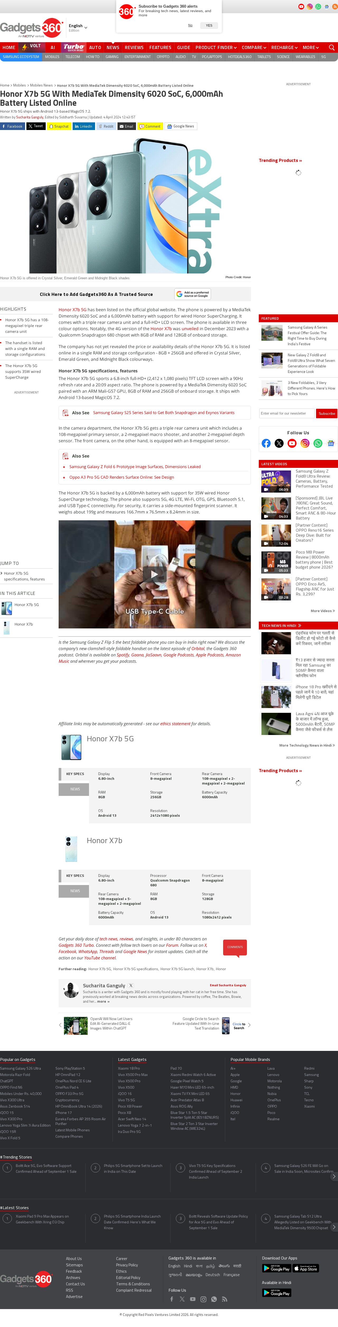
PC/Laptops (212, 57)
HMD (234, 1088)
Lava (271, 1069)
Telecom (72, 57)
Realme (273, 1119)
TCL (306, 1094)
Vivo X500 (126, 1088)
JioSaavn (153, 655)
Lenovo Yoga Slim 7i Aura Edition (25, 1126)
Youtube (193, 1298)
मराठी (237, 1266)
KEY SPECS (75, 774)
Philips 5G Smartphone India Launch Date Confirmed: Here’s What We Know (132, 1222)
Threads (106, 951)
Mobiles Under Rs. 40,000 (20, 1094)
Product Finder (214, 47)
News (113, 47)
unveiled (190, 328)
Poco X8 (124, 1113)
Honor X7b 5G (73, 309)
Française (232, 1275)
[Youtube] (292, 443)
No (190, 25)
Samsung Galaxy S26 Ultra (20, 1069)
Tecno (309, 1100)
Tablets (264, 57)
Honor (221, 969)
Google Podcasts (178, 655)
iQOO (235, 1113)
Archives (73, 1278)
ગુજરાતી (175, 1275)
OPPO (272, 1107)
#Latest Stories (14, 1208)
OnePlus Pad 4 (67, 1088)
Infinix (235, 1107)
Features (160, 47)
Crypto (163, 57)
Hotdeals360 (239, 57)
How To (93, 57)
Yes (209, 25)
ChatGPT (6, 1081)
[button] (334, 1176)
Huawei (236, 1100)
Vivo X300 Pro (11, 1119)
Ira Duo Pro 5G (129, 1132)
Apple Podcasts (210, 655)
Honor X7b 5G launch (177, 969)
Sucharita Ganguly (29, 117)
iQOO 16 (125, 1094)
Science (283, 57)
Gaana (137, 655)
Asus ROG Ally (182, 1107)
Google (236, 1081)
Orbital (197, 648)
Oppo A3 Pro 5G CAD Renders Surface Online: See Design (121, 477)
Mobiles (52, 57)
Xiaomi (309, 1107)
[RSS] (335, 6)
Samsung (311, 1075)
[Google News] (330, 443)
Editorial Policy (128, 1278)
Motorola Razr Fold (15, 1075)
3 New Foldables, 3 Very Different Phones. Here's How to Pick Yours (311, 388)
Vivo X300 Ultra (12, 1100)
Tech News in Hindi (279, 625)
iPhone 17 (63, 1113)
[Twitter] (279, 443)
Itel (233, 1119)
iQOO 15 (7, 1113)
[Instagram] (305, 443)
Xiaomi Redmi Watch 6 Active (193, 1075)
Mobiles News (41, 86)
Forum (172, 945)
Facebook (67, 951)
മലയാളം (194, 1275)
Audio (181, 57)
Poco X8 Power (130, 1107)
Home (9, 47)
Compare (252, 47)
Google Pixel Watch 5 (187, 1081)
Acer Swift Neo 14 (132, 1119)
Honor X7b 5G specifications (135, 969)
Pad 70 (176, 1069)
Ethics (121, 1272)
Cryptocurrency (67, 1100)
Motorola (274, 1081)
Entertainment (138, 57)
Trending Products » (280, 160)
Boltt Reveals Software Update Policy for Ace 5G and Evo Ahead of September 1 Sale (218, 1222)
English (174, 1266)
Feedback (74, 1272)
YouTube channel (100, 958)
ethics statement (175, 724)
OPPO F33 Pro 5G (69, 1094)
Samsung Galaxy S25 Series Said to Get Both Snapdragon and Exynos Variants (163, 412)
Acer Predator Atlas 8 (187, 1100)
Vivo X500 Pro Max (133, 1075)
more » (103, 1001)
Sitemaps (74, 1265)
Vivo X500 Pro (129, 1081)
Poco (271, 1113)
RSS (69, 1291)
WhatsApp (87, 951)
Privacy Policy (127, 1265)
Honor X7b (161, 328)
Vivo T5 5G (126, 1100)
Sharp (309, 1081)
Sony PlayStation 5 (70, 1069)
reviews (126, 939)
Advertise (74, 1297)
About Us (74, 1259)
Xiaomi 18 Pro (129, 1069)
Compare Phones (69, 1137)
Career (121, 1259)
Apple (235, 1075)
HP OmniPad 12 (67, 1075)
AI (53, 47)
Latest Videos (274, 464)
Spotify (123, 655)
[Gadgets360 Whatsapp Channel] (317, 443)
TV (194, 57)
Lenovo (273, 1075)
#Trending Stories (16, 1157)
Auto (95, 47)
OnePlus (274, 1100)
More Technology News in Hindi (305, 745)
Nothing (273, 1088)
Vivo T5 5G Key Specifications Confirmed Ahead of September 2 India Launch (215, 1172)
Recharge (282, 47)
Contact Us (75, 1284)
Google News (135, 951)
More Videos (321, 610)
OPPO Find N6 (11, 1088)
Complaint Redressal (134, 1291)
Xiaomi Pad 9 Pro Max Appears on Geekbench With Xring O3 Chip (42, 1219)
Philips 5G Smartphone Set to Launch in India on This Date (133, 1169)
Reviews (134, 47)
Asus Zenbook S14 (15, 1107)
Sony (308, 1088)
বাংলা (199, 1266)
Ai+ (233, 1069)
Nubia (271, 1094)
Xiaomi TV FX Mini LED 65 (190, 1094)
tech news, (110, 939)
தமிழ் (210, 1266)
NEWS (75, 789)
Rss (224, 1298)
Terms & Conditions (133, 1284)
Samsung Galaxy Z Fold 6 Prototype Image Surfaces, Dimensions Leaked (135, 466)
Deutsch (213, 1275)
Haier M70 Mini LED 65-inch (192, 1088)
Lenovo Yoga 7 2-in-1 (135, 1126)
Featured (270, 318)
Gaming (112, 57)
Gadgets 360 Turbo (76, 945)
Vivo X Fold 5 (10, 1138)
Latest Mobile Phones (72, 1130)
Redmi (309, 1069)
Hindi (188, 1266)
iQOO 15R (8, 1132)
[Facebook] (266, 443)
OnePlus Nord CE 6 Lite (73, 1081)
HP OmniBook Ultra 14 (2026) (78, 1107)
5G (323, 57)
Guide (183, 47)
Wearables (305, 57)
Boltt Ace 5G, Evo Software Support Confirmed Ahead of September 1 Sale (46, 1169)
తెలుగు (224, 1266)
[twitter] (131, 985)
